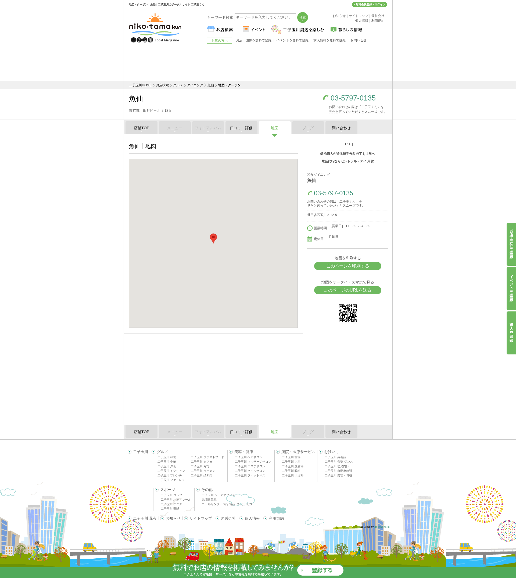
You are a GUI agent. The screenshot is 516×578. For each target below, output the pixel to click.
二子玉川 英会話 (335, 457)
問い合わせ (341, 128)
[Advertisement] (258, 65)
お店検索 (162, 85)
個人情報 (252, 518)
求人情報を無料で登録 (329, 40)
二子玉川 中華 (166, 461)
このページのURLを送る (347, 290)
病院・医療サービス (298, 452)
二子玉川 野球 (170, 508)
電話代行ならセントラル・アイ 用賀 (347, 161)
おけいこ (331, 452)
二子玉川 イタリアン (171, 470)
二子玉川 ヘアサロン (248, 457)
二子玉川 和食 (166, 457)
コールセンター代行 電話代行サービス (227, 504)
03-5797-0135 (353, 98)
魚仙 (210, 85)
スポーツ (167, 489)
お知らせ (173, 518)
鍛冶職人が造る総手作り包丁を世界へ (347, 154)
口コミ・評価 (241, 128)
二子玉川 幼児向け (337, 466)
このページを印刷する (347, 266)
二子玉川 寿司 (200, 466)
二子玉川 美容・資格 (338, 475)
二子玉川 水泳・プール (176, 499)
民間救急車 (209, 499)
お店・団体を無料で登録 (253, 40)
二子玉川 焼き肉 (201, 475)
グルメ (178, 85)
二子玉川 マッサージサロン (253, 461)
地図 (274, 128)
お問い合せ (358, 40)
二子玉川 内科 (291, 461)
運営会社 (228, 518)
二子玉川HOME (140, 85)
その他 (207, 489)
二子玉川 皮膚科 (292, 466)
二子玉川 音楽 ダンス (339, 461)
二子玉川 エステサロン (250, 466)
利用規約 (276, 518)
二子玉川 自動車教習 (338, 470)
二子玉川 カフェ (201, 461)
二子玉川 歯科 (291, 457)
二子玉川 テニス (171, 504)
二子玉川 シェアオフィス (218, 495)
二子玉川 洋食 (166, 466)
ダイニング (195, 85)
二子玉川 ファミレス (171, 480)
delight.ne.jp (382, 526)
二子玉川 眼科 (291, 470)
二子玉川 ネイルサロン (250, 470)
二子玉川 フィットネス (250, 475)
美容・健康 (243, 452)
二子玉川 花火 (145, 518)
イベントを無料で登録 (292, 40)
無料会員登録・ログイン (370, 4)
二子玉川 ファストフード (207, 457)
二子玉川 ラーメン (203, 470)
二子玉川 (140, 452)
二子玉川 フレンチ (169, 475)
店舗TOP (141, 128)
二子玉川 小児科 (292, 475)
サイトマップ (200, 518)
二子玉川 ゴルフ (171, 495)
